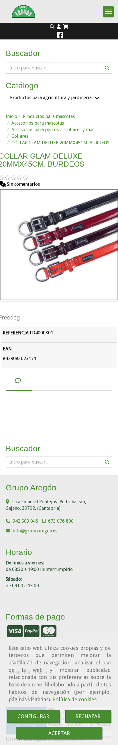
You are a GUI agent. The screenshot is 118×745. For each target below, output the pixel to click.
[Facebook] (60, 36)
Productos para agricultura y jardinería (51, 97)
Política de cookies (74, 699)
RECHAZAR (88, 716)
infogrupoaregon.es (35, 531)
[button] (59, 27)
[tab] (19, 381)
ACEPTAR (59, 733)
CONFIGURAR (33, 716)
